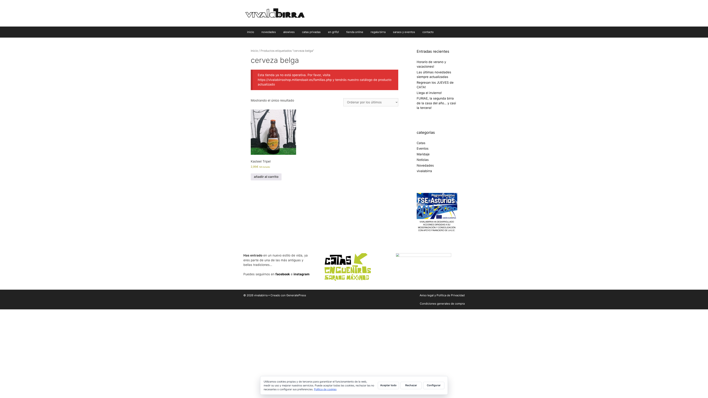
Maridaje (423, 154)
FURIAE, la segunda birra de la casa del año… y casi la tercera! (436, 103)
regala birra (378, 32)
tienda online (354, 32)
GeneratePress (296, 295)
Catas (421, 143)
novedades (268, 32)
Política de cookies (325, 389)
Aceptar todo (388, 385)
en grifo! (333, 32)
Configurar (434, 385)
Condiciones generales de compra (442, 303)
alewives (289, 32)
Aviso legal (427, 295)
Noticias (423, 160)
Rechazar (411, 385)
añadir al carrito (266, 177)
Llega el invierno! (429, 93)
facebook (282, 274)
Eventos (422, 148)
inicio (250, 32)
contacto (428, 32)
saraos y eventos (404, 32)
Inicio (254, 51)
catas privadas (311, 32)
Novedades (425, 165)
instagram (302, 274)
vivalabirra (424, 171)
